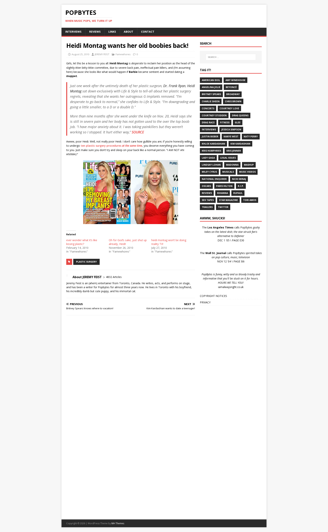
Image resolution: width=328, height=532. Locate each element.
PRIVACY (205, 302)
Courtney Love (229, 108)
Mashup (249, 164)
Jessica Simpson (231, 129)
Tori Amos (249, 200)
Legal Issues (228, 157)
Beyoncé (231, 87)
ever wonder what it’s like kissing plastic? (81, 242)
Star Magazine (228, 200)
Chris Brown (233, 101)
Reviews (207, 193)
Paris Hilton (224, 186)
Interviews (209, 129)
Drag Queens (240, 115)
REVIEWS (95, 31)
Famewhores (123, 54)
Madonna (232, 164)
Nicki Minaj (239, 179)
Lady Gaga (208, 157)
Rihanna (222, 193)
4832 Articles (114, 277)
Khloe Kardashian (213, 143)
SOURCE (138, 132)
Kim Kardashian (240, 143)
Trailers (207, 207)
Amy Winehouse (235, 80)
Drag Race (208, 122)
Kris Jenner (233, 150)
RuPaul (238, 193)
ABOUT (128, 31)
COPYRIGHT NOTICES (213, 296)
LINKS (112, 31)
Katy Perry (251, 136)
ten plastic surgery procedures (111, 145)
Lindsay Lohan (211, 164)
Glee (237, 122)
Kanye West (231, 136)
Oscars (206, 186)
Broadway (233, 94)
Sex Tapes (208, 200)
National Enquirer (214, 179)
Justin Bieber (210, 136)
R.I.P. (241, 186)
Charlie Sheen (211, 101)
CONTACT (147, 31)
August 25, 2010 (80, 54)
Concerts (208, 108)
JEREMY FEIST (102, 54)
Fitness (224, 122)
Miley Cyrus (209, 171)
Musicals (228, 171)
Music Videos (247, 171)
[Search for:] (231, 57)
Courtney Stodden (214, 115)
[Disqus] (130, 367)
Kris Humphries (211, 150)
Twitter (223, 207)
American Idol (211, 80)
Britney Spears (211, 94)
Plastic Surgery (86, 261)
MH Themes (117, 523)
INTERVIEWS (73, 31)
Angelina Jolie (211, 87)
